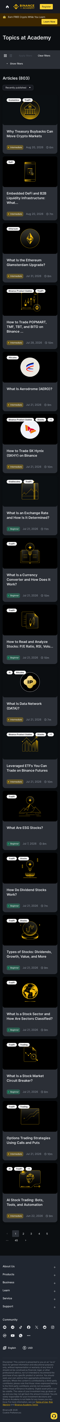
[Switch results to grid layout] (5, 55)
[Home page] (23, 6)
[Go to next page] (26, 1240)
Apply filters (25, 55)
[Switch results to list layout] (10, 55)
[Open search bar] (37, 7)
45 (16, 1240)
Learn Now (49, 21)
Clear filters (44, 55)
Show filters (16, 63)
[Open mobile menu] (57, 7)
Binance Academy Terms (26, 1404)
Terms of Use (42, 1402)
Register (46, 6)
